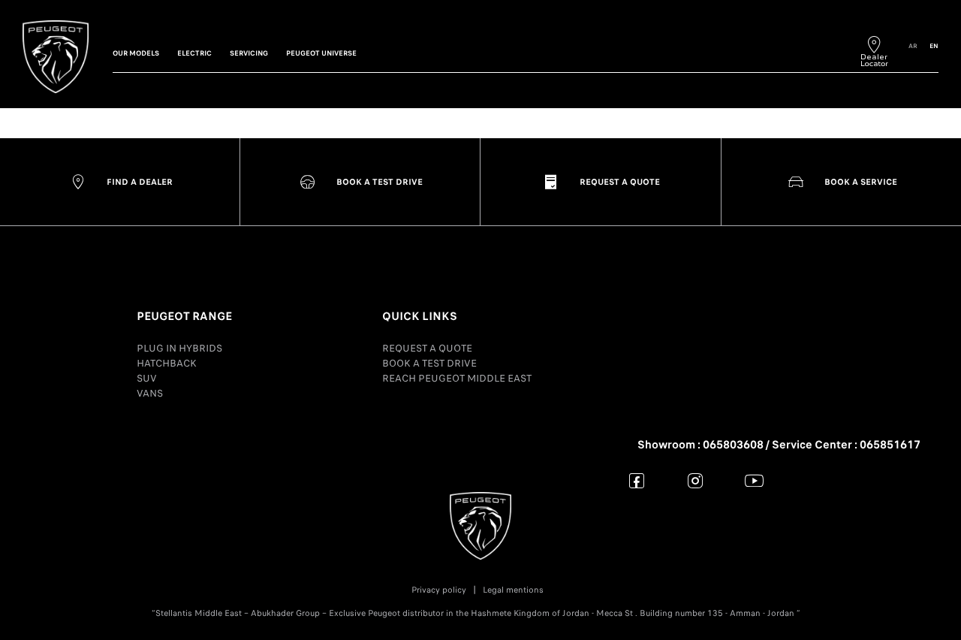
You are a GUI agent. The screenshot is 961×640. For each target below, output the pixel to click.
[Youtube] (754, 480)
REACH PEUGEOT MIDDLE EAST (457, 378)
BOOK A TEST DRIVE (429, 363)
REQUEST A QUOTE (427, 348)
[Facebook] (637, 480)
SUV (147, 378)
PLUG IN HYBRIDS (179, 348)
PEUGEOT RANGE (184, 316)
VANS (150, 393)
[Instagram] (695, 480)
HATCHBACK (167, 363)
